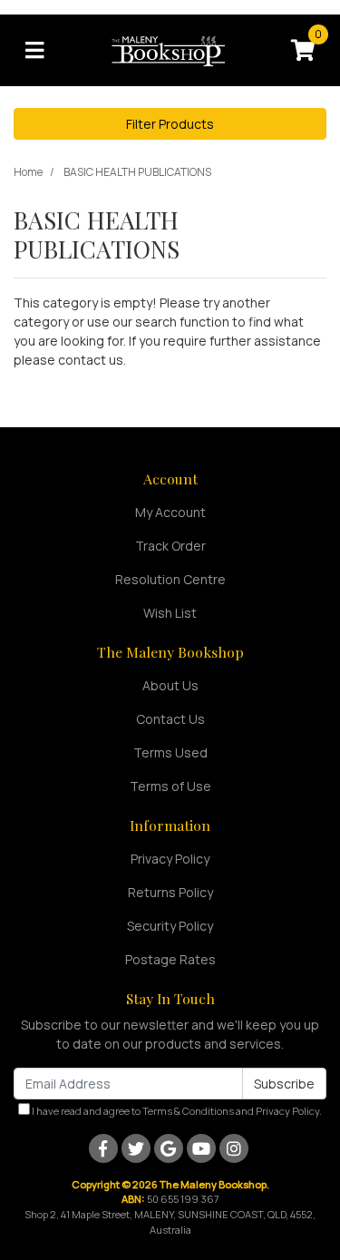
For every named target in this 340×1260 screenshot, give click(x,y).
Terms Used (170, 752)
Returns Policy (170, 892)
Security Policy (170, 925)
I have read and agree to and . (176, 1111)
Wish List (170, 612)
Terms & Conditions (188, 1111)
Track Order (170, 545)
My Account (170, 512)
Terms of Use (170, 786)
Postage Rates (170, 959)
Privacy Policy (170, 858)
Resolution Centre (170, 579)
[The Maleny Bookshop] (170, 48)
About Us (170, 685)
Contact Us (170, 719)
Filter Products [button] (170, 123)
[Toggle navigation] (34, 50)
